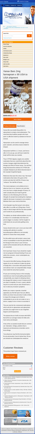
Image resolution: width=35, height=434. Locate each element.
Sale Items (5, 66)
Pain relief (5, 57)
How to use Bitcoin (6, 429)
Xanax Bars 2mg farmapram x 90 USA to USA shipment (15, 28)
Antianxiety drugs (11, 26)
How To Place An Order (16, 429)
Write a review (10, 356)
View (27, 1)
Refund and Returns (16, 430)
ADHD (4, 48)
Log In (1, 1)
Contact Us (13, 5)
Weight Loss (6, 59)
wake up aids (6, 64)
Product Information (10, 126)
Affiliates (20, 432)
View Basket (18, 371)
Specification (21, 126)
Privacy (9, 430)
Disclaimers (4, 430)
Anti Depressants (7, 50)
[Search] (29, 35)
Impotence (5, 55)
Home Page (6, 44)
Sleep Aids (5, 61)
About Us (19, 5)
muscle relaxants (7, 46)
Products (7, 5)
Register (6, 1)
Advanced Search (7, 38)
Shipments (24, 430)
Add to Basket (17, 119)
